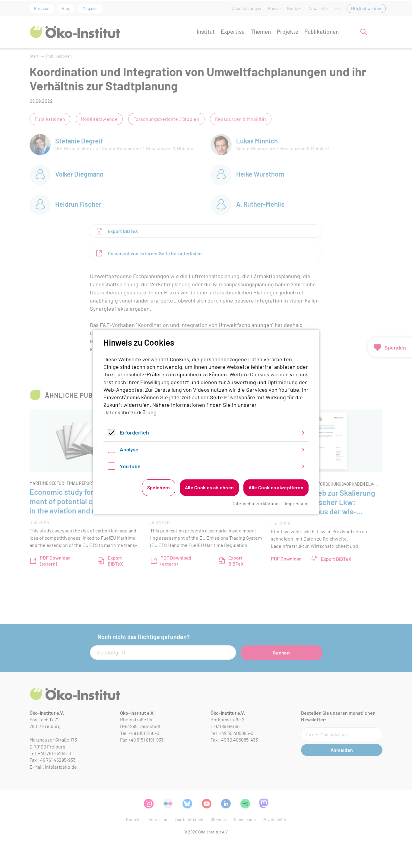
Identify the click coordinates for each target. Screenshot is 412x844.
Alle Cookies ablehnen (209, 487)
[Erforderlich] (111, 434)
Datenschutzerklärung (130, 412)
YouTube (130, 466)
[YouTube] (111, 467)
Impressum (297, 503)
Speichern (158, 487)
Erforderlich (134, 432)
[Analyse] (111, 450)
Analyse (129, 449)
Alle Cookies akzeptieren (276, 487)
